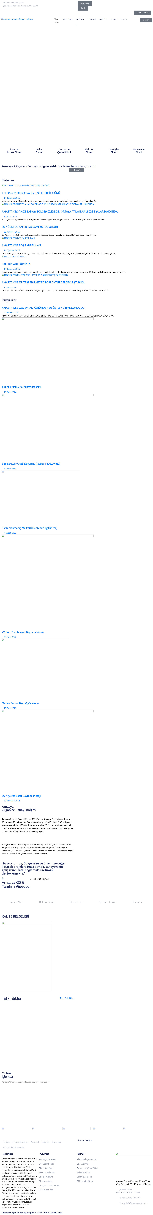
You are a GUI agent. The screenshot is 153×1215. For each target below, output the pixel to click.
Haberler (45, 1142)
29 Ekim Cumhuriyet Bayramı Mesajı (23, 632)
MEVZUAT (80, 19)
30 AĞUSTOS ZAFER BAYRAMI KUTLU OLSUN (30, 227)
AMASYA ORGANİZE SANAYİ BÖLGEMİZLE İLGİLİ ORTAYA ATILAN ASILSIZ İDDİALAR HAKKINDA (60, 211)
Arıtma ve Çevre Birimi (64, 151)
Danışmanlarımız (47, 1172)
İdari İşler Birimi (114, 151)
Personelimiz (46, 1181)
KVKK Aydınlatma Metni (13, 1147)
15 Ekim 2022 (10, 708)
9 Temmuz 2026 (11, 312)
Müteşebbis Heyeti (48, 1159)
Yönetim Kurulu (47, 1164)
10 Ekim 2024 (10, 287)
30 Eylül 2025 (10, 216)
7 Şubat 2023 (10, 533)
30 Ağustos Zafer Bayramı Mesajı (21, 796)
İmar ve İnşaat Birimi (14, 151)
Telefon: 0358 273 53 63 (13, 3)
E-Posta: (133, 1203)
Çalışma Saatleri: (125, 1190)
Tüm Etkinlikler (67, 998)
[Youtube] (121, 1143)
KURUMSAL (67, 19)
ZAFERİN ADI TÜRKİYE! (16, 264)
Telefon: (130, 1198)
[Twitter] (112, 1143)
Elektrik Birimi (89, 151)
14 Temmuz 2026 (12, 198)
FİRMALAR (92, 19)
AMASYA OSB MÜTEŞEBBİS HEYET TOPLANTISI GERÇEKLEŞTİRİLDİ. (43, 282)
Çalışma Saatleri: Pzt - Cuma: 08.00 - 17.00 (20, 6)
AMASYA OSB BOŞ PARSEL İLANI (21, 245)
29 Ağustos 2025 (12, 231)
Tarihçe (6, 1142)
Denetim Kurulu (47, 1168)
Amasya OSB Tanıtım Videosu (15, 884)
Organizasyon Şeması (50, 1185)
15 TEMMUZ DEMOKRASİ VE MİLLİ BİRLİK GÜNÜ (31, 193)
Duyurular (56, 1142)
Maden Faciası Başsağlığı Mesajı (20, 703)
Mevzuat (35, 1142)
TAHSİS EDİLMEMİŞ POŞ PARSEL (22, 387)
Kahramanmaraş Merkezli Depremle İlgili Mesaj (29, 528)
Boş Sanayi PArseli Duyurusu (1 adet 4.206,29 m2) (31, 463)
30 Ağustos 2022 (12, 800)
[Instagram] (117, 1143)
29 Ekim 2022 (10, 637)
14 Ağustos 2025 (12, 250)
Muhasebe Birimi (139, 151)
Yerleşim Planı (46, 1190)
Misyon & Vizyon (20, 1142)
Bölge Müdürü (46, 1177)
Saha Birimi (39, 151)
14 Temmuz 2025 (12, 269)
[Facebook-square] (107, 1143)
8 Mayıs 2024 (10, 468)
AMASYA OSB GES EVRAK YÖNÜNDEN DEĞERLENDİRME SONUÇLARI (44, 307)
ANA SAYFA (56, 20)
